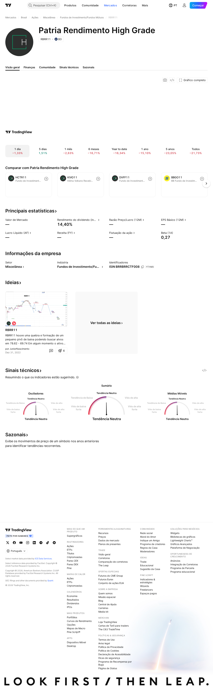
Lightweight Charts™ (181, 540)
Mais (145, 5)
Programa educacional (182, 571)
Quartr (50, 580)
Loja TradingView (107, 622)
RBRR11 (11, 330)
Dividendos (73, 603)
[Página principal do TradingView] (8, 5)
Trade (143, 561)
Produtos (70, 5)
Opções (71, 624)
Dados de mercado (108, 540)
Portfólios (72, 617)
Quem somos (105, 593)
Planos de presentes (109, 544)
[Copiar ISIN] (142, 266)
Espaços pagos (148, 593)
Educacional (146, 565)
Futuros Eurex (105, 579)
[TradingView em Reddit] (54, 542)
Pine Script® (73, 632)
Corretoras (129, 5)
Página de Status (107, 668)
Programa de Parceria (182, 568)
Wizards (144, 586)
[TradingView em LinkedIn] (34, 542)
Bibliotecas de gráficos (182, 536)
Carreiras (103, 608)
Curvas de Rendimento (79, 621)
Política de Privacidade (110, 647)
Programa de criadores (152, 544)
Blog (100, 600)
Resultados (73, 599)
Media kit (103, 611)
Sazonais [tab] (88, 67)
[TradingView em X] (7, 542)
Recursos (103, 533)
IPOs (69, 607)
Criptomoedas (74, 557)
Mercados (110, 5)
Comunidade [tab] (47, 67)
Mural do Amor (148, 536)
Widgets (174, 533)
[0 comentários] (51, 350)
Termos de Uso (106, 639)
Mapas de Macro (76, 628)
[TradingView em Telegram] (41, 542)
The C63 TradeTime (109, 629)
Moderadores (147, 551)
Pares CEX (72, 560)
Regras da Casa (148, 547)
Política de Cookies (108, 650)
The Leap (103, 565)
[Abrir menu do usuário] (184, 5)
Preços (102, 536)
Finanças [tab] (29, 67)
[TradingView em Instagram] (27, 542)
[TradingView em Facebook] (14, 542)
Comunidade (90, 5)
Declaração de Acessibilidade (114, 654)
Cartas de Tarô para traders (113, 625)
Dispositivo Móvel (76, 642)
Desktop (71, 646)
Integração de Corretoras (184, 564)
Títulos (70, 553)
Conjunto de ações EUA (111, 583)
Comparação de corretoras (113, 561)
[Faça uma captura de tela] (165, 80)
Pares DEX (72, 564)
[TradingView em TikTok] (47, 542)
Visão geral (104, 554)
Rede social (146, 533)
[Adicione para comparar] (46, 179)
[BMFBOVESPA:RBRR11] (9, 323)
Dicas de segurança (109, 658)
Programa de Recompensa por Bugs (115, 663)
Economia (72, 596)
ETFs (69, 549)
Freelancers (146, 589)
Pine (69, 568)
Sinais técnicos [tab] (69, 67)
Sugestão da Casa (150, 569)
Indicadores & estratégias (147, 581)
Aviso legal (104, 643)
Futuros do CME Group (110, 575)
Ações (70, 546)
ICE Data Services (43, 558)
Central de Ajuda (107, 604)
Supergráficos (74, 535)
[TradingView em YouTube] (21, 542)
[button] (79, 5)
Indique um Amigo (150, 540)
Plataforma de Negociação (185, 547)
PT (175, 5)
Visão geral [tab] (12, 67)
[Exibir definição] (29, 219)
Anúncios (175, 560)
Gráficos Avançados (181, 544)
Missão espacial (106, 597)
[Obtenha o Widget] (172, 80)
